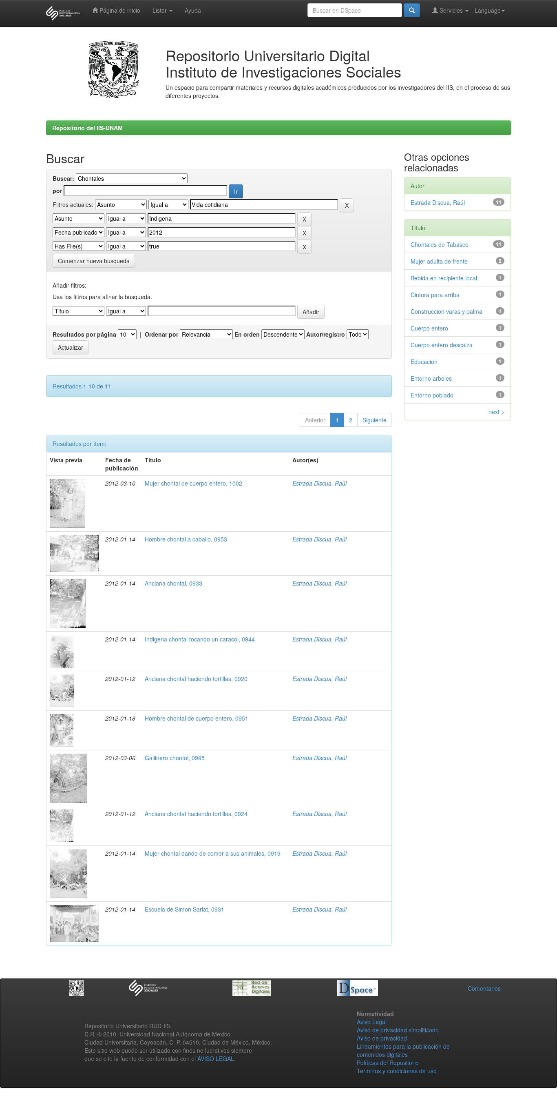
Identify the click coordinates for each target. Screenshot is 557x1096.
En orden (247, 334)
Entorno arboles (431, 378)
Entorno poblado (432, 395)
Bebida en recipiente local (444, 278)
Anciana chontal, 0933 (173, 583)
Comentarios (484, 988)
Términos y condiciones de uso (397, 1071)
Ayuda (193, 10)
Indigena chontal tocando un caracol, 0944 (200, 639)
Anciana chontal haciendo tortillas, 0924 (196, 814)
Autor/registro (325, 334)
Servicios (451, 10)
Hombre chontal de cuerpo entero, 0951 (196, 718)
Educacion (424, 361)
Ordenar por (161, 334)
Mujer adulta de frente (439, 261)
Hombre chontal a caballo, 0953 (186, 539)
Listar (160, 10)
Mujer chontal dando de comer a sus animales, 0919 (213, 853)
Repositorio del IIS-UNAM (87, 128)
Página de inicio (119, 10)
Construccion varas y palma (446, 311)
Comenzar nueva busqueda (94, 261)
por (57, 190)
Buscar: (63, 178)
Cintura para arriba (435, 295)
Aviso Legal (372, 1022)
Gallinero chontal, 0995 (175, 758)
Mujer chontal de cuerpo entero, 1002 (193, 483)
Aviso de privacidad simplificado (398, 1030)
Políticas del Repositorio (388, 1062)
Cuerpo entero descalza (442, 345)
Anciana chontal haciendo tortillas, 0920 (196, 678)
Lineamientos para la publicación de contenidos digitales (403, 1050)
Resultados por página (84, 334)
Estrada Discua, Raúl (319, 483)
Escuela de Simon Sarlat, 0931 (184, 909)
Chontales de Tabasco (440, 244)
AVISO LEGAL (215, 1058)
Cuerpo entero (429, 328)
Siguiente (374, 420)
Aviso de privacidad (382, 1038)
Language (488, 10)
